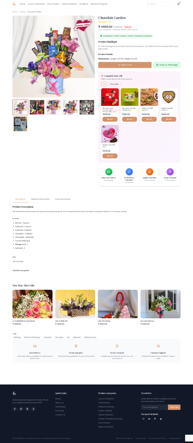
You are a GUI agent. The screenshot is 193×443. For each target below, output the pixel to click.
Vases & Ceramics (105, 427)
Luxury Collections (36, 4)
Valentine (77, 337)
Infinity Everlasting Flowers (110, 419)
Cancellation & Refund (157, 438)
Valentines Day (90, 337)
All (104, 84)
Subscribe (174, 407)
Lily (68, 337)
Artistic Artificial (105, 411)
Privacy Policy (140, 438)
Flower (22, 12)
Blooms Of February (32, 337)
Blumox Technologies (62, 438)
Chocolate (114, 84)
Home (22, 4)
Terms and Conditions (124, 438)
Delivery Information (40, 199)
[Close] (44, 433)
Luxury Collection (106, 399)
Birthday (17, 337)
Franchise (59, 411)
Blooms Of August (99, 4)
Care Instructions (62, 199)
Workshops (60, 407)
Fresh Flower (104, 403)
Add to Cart (126, 65)
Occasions (83, 4)
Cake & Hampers (69, 4)
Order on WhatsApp (168, 65)
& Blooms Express (106, 407)
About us (59, 403)
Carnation (47, 337)
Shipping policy (174, 438)
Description (20, 199)
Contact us (60, 415)
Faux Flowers (53, 4)
